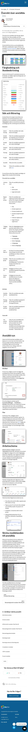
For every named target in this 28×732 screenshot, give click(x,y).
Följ (4, 15)
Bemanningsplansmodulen (8, 633)
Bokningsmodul (6, 638)
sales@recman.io (4, 717)
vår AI (19, 422)
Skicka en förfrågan (14, 695)
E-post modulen (6, 656)
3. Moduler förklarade (14, 9)
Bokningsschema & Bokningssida (10, 642)
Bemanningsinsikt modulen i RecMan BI (12, 628)
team (12, 167)
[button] (25, 2)
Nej (20, 673)
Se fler (5, 661)
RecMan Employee (11, 48)
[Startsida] (5, 3)
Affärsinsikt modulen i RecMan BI (10, 624)
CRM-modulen (6, 651)
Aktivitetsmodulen (7, 615)
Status (16, 717)
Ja (9, 673)
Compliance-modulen (7, 647)
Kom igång (3, 9)
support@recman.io (5, 719)
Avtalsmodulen (6, 619)
